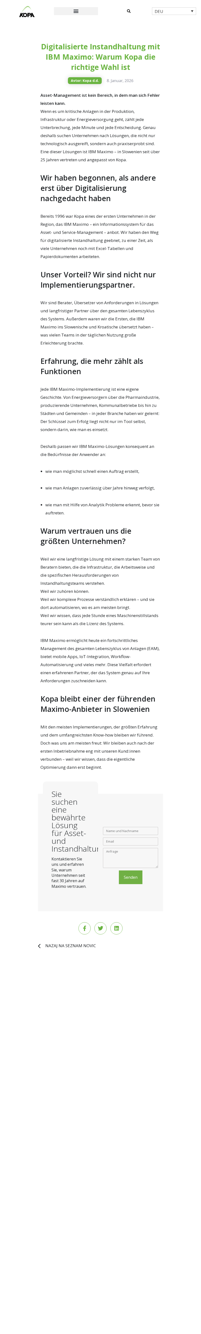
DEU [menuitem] (159, 11)
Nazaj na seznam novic (70, 945)
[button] (76, 11)
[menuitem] (174, 11)
